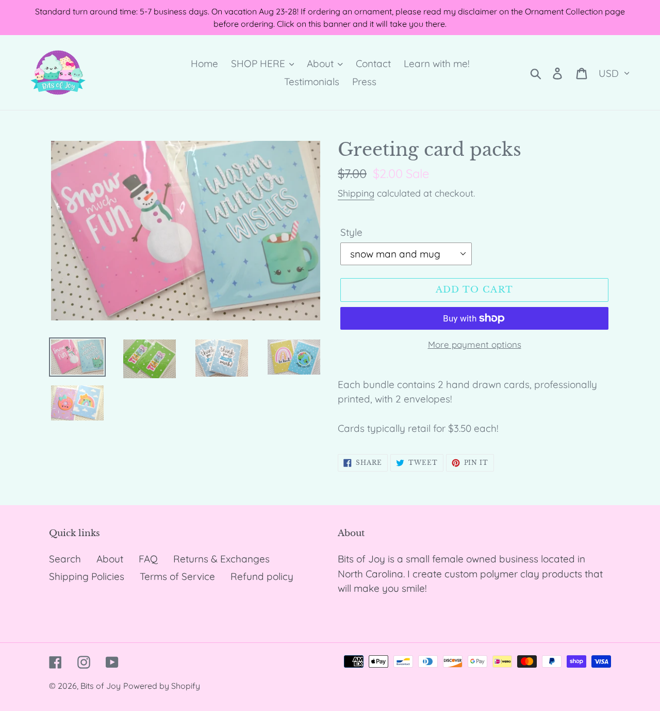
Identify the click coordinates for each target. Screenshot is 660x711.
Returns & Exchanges (221, 559)
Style (351, 232)
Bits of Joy (100, 686)
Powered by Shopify (161, 686)
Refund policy (261, 576)
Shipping (356, 193)
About (109, 559)
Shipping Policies (86, 576)
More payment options (474, 344)
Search (65, 559)
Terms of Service (177, 576)
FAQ (148, 559)
